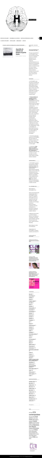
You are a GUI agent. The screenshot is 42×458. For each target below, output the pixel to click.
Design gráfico (32, 307)
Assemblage (31, 295)
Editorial (30, 313)
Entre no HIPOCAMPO (4, 38)
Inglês (30, 330)
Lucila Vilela (37, 423)
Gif (29, 321)
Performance (31, 347)
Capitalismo (31, 417)
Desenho (30, 306)
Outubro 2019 (31, 391)
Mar (29, 425)
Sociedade (30, 433)
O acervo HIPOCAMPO (4, 40)
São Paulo (34, 433)
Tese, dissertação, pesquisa (32, 366)
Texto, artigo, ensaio (33, 368)
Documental (31, 309)
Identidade (37, 422)
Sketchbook (31, 362)
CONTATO (24, 40)
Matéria (30, 340)
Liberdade (33, 423)
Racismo (30, 431)
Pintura (30, 352)
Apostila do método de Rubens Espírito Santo (21, 51)
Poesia (30, 354)
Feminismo (30, 421)
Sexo (36, 432)
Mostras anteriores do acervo (27, 38)
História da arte (32, 325)
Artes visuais (31, 416)
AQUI (38, 142)
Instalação (31, 332)
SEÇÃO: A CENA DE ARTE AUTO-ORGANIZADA (34, 360)
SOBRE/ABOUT (18, 40)
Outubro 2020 (31, 388)
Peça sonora (31, 346)
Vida (32, 435)
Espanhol (30, 318)
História (30, 422)
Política (36, 429)
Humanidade (34, 422)
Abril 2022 (31, 383)
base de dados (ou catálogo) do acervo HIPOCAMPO (33, 98)
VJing (30, 375)
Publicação (31, 355)
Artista (34, 416)
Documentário (31, 311)
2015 (29, 412)
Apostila (30, 294)
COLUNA (30, 302)
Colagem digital (32, 301)
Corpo (30, 419)
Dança (30, 304)
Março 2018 (31, 397)
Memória (35, 425)
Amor (31, 412)
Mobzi (30, 178)
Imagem (30, 423)
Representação (34, 431)
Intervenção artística (33, 334)
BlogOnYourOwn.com (29, 456)
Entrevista (31, 314)
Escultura (30, 316)
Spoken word (31, 363)
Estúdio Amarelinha (32, 166)
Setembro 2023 (32, 381)
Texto (30, 435)
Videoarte (34, 435)
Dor (37, 419)
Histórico (30, 327)
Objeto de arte (31, 344)
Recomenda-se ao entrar (15, 38)
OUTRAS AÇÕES (12, 40)
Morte (38, 425)
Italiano (30, 335)
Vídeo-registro (32, 373)
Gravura (30, 323)
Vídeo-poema (31, 372)
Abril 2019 (31, 393)
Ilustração (31, 328)
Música (30, 342)
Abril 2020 (31, 390)
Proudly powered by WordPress (15, 456)
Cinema (30, 299)
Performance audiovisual (33, 349)
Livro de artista (32, 339)
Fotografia (31, 320)
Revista (30, 357)
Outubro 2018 (31, 395)
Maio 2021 (31, 386)
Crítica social (34, 419)
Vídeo (30, 370)
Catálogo (30, 297)
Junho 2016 (31, 400)
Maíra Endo (31, 425)
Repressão (30, 432)
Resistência (34, 432)
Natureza (34, 426)
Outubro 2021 (31, 384)
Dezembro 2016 (32, 398)
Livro (30, 337)
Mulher (30, 426)
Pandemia (31, 428)
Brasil (36, 416)
